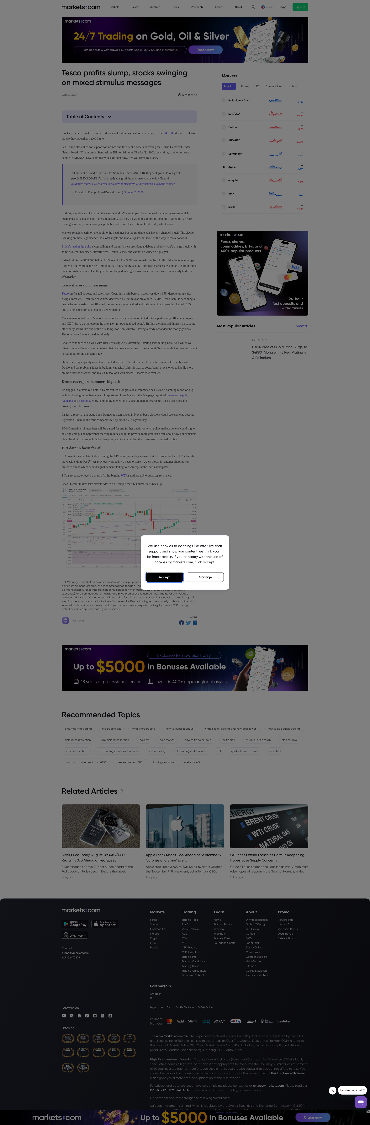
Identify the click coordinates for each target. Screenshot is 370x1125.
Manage (205, 577)
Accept (165, 577)
